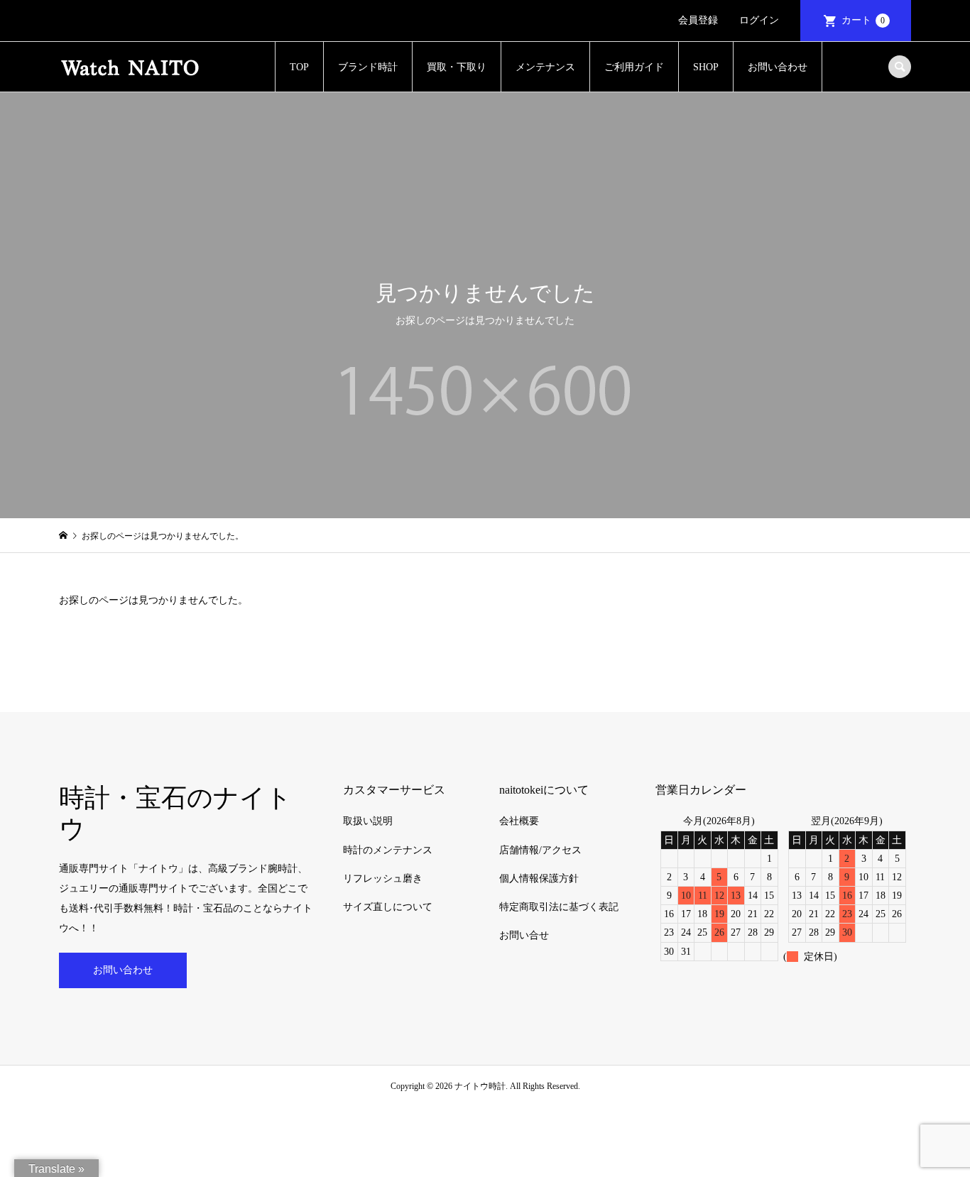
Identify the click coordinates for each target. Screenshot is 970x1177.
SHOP (706, 67)
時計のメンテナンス (387, 850)
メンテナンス (545, 67)
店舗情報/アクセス (540, 850)
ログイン (759, 20)
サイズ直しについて (387, 907)
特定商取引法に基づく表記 (558, 907)
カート (863, 20)
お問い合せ (524, 935)
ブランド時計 (368, 67)
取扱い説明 (368, 821)
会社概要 (519, 821)
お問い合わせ (777, 67)
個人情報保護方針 (539, 878)
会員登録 (698, 20)
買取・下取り (456, 67)
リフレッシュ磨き (383, 878)
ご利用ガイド (634, 67)
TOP (299, 67)
